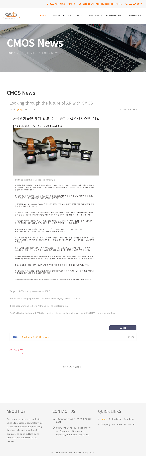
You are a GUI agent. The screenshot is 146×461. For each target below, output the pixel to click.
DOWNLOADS (92, 15)
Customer (117, 424)
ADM (92, 452)
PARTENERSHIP (113, 15)
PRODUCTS (73, 15)
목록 (124, 327)
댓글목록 (17, 350)
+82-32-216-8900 (64, 418)
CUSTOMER (133, 15)
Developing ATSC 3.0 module (35, 337)
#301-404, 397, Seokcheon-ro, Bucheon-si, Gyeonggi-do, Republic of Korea (86, 3)
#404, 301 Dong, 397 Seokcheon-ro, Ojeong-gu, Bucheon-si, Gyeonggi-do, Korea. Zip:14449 (73, 431)
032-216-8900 (135, 3)
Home (43, 15)
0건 (21, 109)
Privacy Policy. (81, 452)
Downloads (129, 419)
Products (116, 419)
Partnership (129, 424)
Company (105, 424)
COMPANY (57, 15)
